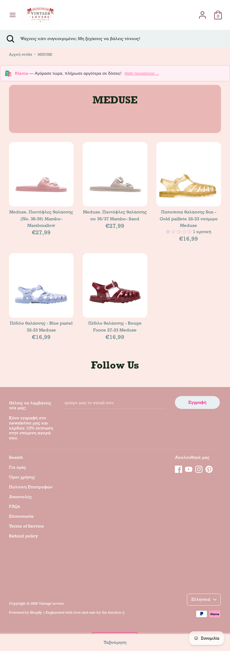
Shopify (36, 612)
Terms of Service (26, 526)
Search (16, 457)
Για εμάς (17, 467)
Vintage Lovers (51, 603)
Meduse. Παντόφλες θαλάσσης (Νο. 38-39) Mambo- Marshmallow (41, 218)
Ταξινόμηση (115, 642)
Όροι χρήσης (22, 477)
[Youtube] (188, 468)
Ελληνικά (200, 599)
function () (116, 612)
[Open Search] (10, 39)
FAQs (14, 506)
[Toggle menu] (12, 15)
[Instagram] (198, 468)
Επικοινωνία (21, 516)
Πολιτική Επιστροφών (30, 487)
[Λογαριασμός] (202, 12)
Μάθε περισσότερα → (142, 73)
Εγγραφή (197, 402)
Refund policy (23, 536)
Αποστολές (20, 496)
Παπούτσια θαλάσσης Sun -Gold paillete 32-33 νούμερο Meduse (189, 218)
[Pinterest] (209, 468)
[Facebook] (178, 468)
